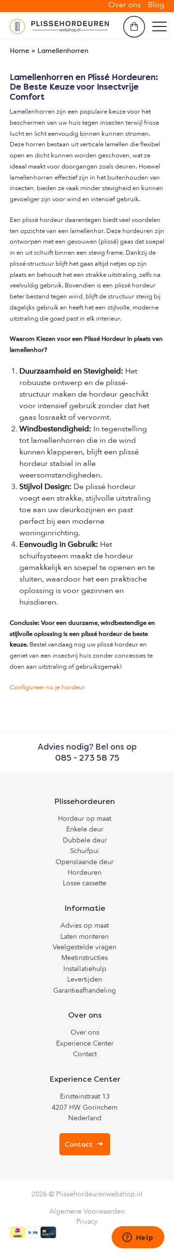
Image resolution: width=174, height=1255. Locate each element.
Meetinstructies (84, 957)
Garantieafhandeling (84, 990)
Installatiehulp (84, 968)
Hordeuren (85, 872)
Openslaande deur (85, 862)
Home (19, 50)
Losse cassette (84, 883)
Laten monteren (84, 936)
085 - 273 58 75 (87, 757)
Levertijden (84, 979)
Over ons (85, 1032)
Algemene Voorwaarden (87, 1211)
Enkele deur (84, 829)
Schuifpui (84, 850)
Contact (85, 1054)
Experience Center (85, 1043)
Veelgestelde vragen (84, 947)
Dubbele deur (85, 840)
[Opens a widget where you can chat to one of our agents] (137, 1238)
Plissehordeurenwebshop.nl (99, 1194)
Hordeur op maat (84, 818)
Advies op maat (84, 925)
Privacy (87, 1221)
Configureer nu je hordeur (47, 687)
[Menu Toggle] (159, 26)
